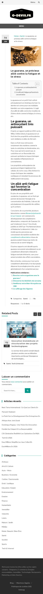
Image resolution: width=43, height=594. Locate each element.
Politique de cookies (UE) (21, 586)
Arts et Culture (7, 466)
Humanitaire (6, 505)
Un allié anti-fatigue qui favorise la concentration (27, 93)
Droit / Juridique (8, 483)
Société (5, 540)
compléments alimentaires (20, 237)
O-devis (27, 304)
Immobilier (6, 509)
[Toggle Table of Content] (36, 84)
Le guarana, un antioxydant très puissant (26, 88)
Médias (4, 527)
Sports (4, 544)
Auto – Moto (6, 470)
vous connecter (16, 382)
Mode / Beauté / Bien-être (11, 531)
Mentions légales (23, 583)
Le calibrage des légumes (23, 289)
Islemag (22, 590)
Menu (33, 2)
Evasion (5, 496)
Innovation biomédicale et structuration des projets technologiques (24, 343)
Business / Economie (9, 475)
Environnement (7, 492)
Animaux (5, 462)
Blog (11, 583)
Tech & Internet (17, 364)
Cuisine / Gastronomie (10, 479)
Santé (22, 36)
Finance (5, 501)
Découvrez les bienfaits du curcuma (27, 281)
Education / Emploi (9, 488)
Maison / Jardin (7, 522)
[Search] (27, 390)
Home (16, 36)
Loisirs (4, 518)
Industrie (5, 514)
